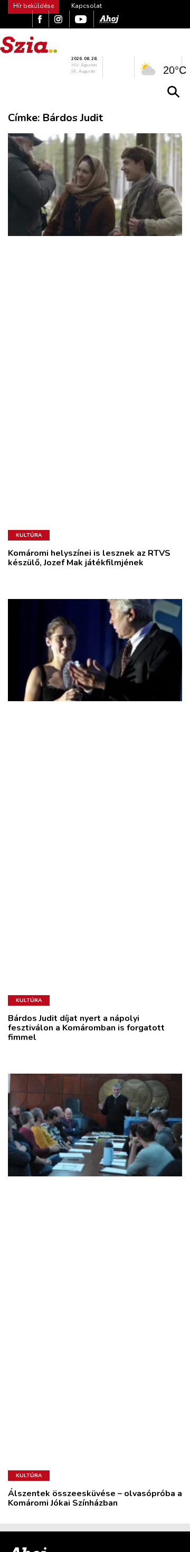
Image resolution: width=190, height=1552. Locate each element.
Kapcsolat (86, 6)
